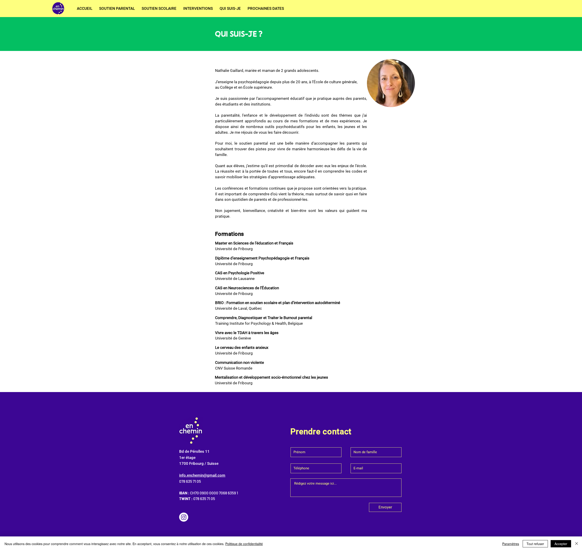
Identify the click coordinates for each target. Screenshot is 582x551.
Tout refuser (535, 543)
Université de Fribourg (234, 353)
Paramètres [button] (510, 543)
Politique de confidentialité (244, 543)
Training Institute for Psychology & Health (250, 323)
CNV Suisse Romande (233, 368)
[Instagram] (183, 517)
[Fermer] (576, 543)
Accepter (560, 543)
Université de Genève (233, 338)
